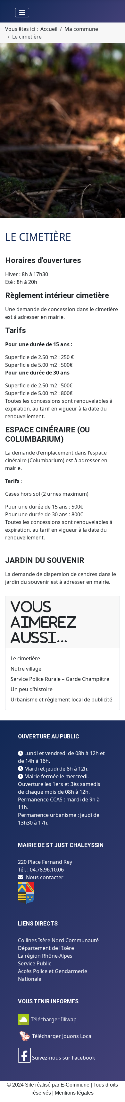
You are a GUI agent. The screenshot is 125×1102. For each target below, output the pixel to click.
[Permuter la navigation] (22, 12)
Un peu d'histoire (32, 689)
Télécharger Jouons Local (62, 1036)
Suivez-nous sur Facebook (63, 1057)
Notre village (26, 668)
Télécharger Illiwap (54, 1019)
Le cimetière (25, 658)
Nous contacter (44, 877)
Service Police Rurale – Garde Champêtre (60, 678)
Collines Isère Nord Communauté (58, 940)
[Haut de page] (114, 1090)
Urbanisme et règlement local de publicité (61, 699)
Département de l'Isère (46, 948)
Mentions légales (74, 1093)
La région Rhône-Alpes (45, 955)
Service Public (34, 963)
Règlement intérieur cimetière (57, 295)
